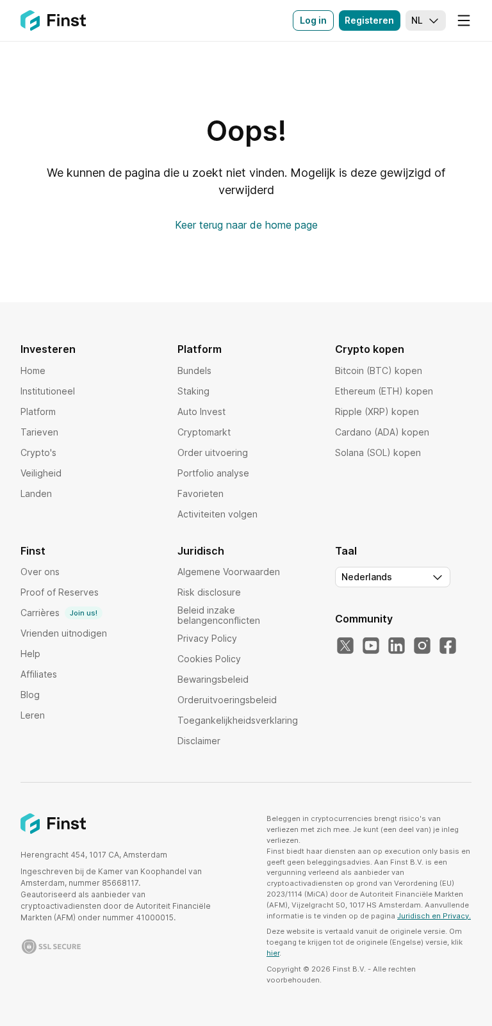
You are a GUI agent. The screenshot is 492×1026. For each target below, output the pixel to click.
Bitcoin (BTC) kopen (378, 370)
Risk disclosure (209, 592)
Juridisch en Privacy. (434, 915)
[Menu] (464, 20)
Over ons (40, 571)
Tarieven (39, 432)
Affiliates (38, 674)
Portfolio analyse (213, 473)
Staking (193, 391)
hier (272, 953)
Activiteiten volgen (217, 514)
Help (30, 653)
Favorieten (200, 493)
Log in (313, 20)
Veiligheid (41, 473)
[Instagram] (422, 646)
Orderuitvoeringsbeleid (227, 699)
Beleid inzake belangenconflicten (218, 615)
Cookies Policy (209, 658)
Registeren (369, 20)
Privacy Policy (207, 638)
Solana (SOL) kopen (378, 452)
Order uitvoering (212, 452)
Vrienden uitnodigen (63, 633)
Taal (346, 551)
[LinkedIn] (396, 646)
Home (32, 370)
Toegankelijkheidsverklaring (237, 720)
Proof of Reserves (59, 592)
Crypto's (38, 452)
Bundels (194, 370)
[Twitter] (345, 646)
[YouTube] (371, 646)
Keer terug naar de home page (246, 224)
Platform (38, 411)
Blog (30, 694)
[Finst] (53, 20)
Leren (32, 715)
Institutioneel (47, 391)
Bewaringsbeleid (213, 679)
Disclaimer (198, 740)
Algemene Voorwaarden (228, 571)
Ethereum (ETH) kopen (384, 391)
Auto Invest (201, 411)
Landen (36, 493)
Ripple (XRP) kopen (377, 411)
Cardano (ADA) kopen (382, 432)
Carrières (58, 612)
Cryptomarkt (204, 432)
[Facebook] (448, 646)
